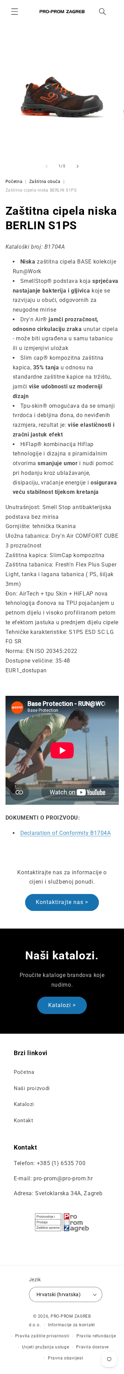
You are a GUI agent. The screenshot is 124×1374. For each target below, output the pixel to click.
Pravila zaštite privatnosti (42, 1336)
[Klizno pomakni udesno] (77, 166)
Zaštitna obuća (45, 181)
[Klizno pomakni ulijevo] (46, 166)
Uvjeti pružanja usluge (45, 1347)
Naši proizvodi (32, 1088)
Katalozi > (62, 1005)
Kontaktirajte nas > (62, 902)
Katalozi (24, 1104)
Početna (14, 181)
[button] (14, 11)
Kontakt (23, 1120)
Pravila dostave (92, 1347)
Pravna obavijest (65, 1358)
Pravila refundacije (96, 1336)
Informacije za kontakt (71, 1324)
